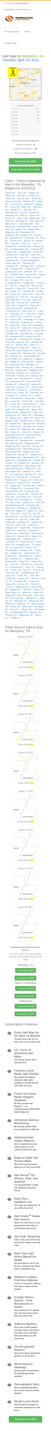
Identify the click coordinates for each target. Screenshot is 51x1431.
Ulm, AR (34, 578)
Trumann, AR (38, 570)
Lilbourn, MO (27, 401)
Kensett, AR (10, 393)
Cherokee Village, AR (29, 260)
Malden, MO (37, 410)
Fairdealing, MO (30, 308)
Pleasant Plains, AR (14, 491)
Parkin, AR (38, 480)
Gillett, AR (26, 328)
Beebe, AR (34, 213)
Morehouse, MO (32, 443)
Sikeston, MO (23, 536)
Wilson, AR (27, 607)
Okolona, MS (30, 474)
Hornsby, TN (27, 367)
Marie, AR (38, 412)
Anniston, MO (23, 198)
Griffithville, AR (25, 339)
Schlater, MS (36, 522)
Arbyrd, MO (36, 198)
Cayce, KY (24, 258)
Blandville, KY (11, 224)
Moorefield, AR (26, 440)
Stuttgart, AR (15, 553)
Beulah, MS (35, 218)
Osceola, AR (22, 477)
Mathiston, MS (12, 421)
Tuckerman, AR (12, 573)
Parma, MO (10, 483)
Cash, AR (24, 255)
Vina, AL (9, 587)
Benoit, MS (34, 215)
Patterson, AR (23, 483)
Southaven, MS (22, 545)
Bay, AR (23, 213)
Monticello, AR (11, 440)
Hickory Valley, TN (13, 359)
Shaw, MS (22, 531)
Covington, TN (16, 280)
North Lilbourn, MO (32, 466)
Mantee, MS (26, 412)
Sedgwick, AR (11, 528)
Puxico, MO (15, 502)
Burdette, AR (15, 241)
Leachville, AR (16, 398)
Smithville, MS (29, 539)
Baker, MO (26, 207)
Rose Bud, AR (11, 516)
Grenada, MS (11, 339)
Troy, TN (26, 570)
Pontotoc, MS (36, 494)
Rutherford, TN (12, 519)
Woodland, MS (35, 612)
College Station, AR (14, 272)
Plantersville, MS (31, 488)
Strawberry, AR (26, 550)
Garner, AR (14, 325)
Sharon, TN (10, 531)
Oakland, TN (28, 471)
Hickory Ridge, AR (31, 356)
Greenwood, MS (16, 336)
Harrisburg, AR (11, 348)
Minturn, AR (38, 432)
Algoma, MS (10, 193)
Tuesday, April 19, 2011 (20, 60)
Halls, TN (9, 345)
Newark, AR (38, 460)
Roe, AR (36, 514)
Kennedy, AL (22, 390)
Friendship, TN (30, 319)
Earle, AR (24, 297)
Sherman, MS (11, 533)
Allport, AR (10, 196)
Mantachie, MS (12, 412)
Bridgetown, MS (12, 235)
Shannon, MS (38, 528)
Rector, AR (10, 508)
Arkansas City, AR (13, 201)
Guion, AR (10, 342)
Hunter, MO (10, 376)
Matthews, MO (26, 421)
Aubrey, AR (28, 204)
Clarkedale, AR (12, 266)
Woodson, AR (11, 615)
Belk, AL (23, 215)
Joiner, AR (10, 387)
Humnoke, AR (22, 373)
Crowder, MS (28, 283)
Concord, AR (30, 274)
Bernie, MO (22, 218)
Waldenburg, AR (21, 587)
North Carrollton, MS (14, 466)
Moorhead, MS (16, 443)
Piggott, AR (15, 486)
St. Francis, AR (16, 547)
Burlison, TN (29, 241)
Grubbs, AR (39, 339)
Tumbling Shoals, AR (29, 573)
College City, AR (32, 269)
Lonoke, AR (15, 404)
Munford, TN (11, 455)
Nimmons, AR (37, 463)
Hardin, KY (34, 345)
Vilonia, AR (35, 584)
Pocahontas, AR (31, 491)
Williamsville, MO (36, 601)
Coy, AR (28, 280)
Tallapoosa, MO (31, 559)
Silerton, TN (36, 536)
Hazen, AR (10, 350)
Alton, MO (21, 196)
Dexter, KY (21, 288)
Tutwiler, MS (11, 578)
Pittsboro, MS (15, 488)
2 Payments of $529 (25, 978)
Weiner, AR (38, 592)
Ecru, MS (26, 300)
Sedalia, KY (33, 525)
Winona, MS (27, 609)
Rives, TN (26, 514)
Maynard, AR (29, 424)
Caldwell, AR (11, 246)
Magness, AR (23, 410)
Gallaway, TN (27, 322)
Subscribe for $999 (25, 161)
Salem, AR (34, 519)
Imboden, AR (23, 376)
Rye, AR (23, 519)
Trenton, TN (15, 570)
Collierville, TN (30, 272)
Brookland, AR (16, 238)
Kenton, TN (22, 393)
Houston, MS (20, 370)
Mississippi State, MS (15, 435)
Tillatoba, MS (26, 564)
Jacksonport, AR (17, 381)
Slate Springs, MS (13, 539)
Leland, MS (29, 398)
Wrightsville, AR (25, 615)
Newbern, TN (11, 463)
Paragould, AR (25, 480)
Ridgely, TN (21, 511)
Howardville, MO (35, 370)
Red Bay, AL (22, 508)
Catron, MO (35, 255)
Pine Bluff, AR (28, 486)
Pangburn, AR (11, 480)
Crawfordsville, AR (13, 283)
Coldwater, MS (16, 269)
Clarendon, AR (28, 263)
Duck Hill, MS (29, 291)
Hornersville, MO (12, 367)
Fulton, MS (14, 322)
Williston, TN (23, 604)
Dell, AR (13, 286)
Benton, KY (10, 218)
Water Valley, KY (12, 592)
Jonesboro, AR (23, 387)
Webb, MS (26, 592)
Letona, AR (14, 401)
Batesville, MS (12, 213)
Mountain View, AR (31, 452)
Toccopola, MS (16, 567)
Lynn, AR (26, 407)
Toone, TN (29, 567)
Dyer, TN (39, 294)
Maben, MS (10, 410)
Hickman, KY (15, 356)
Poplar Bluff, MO (23, 497)
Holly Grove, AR (16, 364)
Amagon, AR (33, 196)
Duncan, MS (28, 294)
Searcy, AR (20, 525)
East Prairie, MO (12, 300)
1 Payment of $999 (25, 970)
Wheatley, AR (31, 598)
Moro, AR (26, 446)
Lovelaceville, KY (30, 404)
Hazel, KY (36, 348)
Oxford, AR (35, 477)
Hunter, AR (35, 373)
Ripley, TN (32, 511)
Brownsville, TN (31, 238)
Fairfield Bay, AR (12, 311)
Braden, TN (20, 229)
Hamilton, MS (21, 345)
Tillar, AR (14, 564)
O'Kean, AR (30, 469)
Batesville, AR (29, 210)
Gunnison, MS (22, 342)
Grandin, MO (39, 331)
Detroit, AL (10, 288)
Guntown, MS (36, 342)
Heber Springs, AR (24, 350)
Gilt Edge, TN (11, 331)
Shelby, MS (33, 531)
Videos (27, 31)
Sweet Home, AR (25, 556)
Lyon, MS (36, 407)
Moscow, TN (37, 446)
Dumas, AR (15, 294)
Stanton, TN (31, 547)
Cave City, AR (11, 258)
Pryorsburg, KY (26, 500)
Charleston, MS (12, 260)
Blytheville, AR (24, 227)
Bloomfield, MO (26, 224)
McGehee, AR (29, 426)
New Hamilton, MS (30, 457)
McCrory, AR (15, 426)
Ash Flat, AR (15, 204)
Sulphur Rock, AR (31, 553)
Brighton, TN (26, 235)
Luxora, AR (14, 407)
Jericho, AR (23, 384)
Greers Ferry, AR (33, 336)
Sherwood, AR (37, 533)
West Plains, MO (25, 595)
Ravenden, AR (33, 505)
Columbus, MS (16, 274)
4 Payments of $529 (25, 1014)
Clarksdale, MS (26, 266)
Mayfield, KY (15, 424)
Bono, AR (9, 229)
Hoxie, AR (10, 373)
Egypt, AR (37, 300)
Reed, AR (9, 511)
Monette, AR (30, 438)
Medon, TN (14, 429)
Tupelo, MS (22, 576)
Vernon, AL (33, 581)
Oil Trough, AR (16, 474)
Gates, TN (26, 325)
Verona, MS (10, 584)
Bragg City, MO (12, 232)
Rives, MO (15, 514)
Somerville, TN (12, 542)
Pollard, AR (10, 494)
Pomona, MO (22, 494)
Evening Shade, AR (14, 308)
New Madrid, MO (24, 460)
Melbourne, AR (28, 429)
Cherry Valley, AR (13, 263)
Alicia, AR (22, 193)
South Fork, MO (27, 542)
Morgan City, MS (12, 446)
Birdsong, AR (21, 221)
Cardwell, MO (24, 252)
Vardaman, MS (20, 581)
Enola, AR (35, 303)
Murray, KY (23, 455)
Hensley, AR (15, 353)
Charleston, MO (37, 258)
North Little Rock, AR (14, 469)
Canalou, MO (11, 252)
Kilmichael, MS (36, 393)
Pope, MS (10, 497)
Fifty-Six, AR (15, 317)
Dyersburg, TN (11, 297)
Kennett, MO (35, 390)
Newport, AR (24, 463)
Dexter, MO (33, 288)
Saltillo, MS (10, 522)
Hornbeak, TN (32, 364)
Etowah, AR (22, 305)
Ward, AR (27, 590)
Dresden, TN (15, 291)
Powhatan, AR (11, 500)
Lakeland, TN (25, 395)
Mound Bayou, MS (13, 449)
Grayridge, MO (12, 334)
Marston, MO (15, 418)
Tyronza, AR (23, 578)
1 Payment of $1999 (25, 1006)
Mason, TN (39, 418)
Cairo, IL (36, 243)
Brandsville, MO (27, 232)
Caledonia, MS (25, 246)
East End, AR (36, 297)
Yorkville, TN (15, 618)
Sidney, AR (10, 536)
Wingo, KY (14, 609)
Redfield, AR (35, 508)
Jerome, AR (36, 384)
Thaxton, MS (11, 561)
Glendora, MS (25, 331)
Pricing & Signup (11, 31)
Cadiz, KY (26, 243)
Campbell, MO (37, 249)
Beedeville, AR (12, 215)
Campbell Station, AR (19, 249)
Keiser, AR (10, 390)
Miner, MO (27, 432)
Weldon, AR (10, 595)
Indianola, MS (36, 376)
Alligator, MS (34, 193)
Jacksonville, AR (33, 381)
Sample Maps (10, 43)
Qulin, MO (40, 502)
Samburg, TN (23, 522)
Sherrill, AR (24, 533)
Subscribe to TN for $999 (25, 169)
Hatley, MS (24, 348)
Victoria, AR (23, 584)
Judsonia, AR (36, 387)
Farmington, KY (16, 314)
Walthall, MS (15, 590)
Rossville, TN (25, 516)
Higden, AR (28, 359)
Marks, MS (26, 415)
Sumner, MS (11, 556)
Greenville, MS (26, 334)
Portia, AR (37, 497)
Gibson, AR (15, 328)
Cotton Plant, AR (23, 277)
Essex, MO (10, 305)
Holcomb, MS (28, 362)
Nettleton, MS (36, 455)
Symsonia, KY (16, 559)
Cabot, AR (14, 243)
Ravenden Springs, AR (15, 505)
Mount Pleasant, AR (32, 449)
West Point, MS (16, 598)
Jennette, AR (11, 384)
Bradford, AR (33, 229)
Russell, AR (38, 516)
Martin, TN (28, 418)
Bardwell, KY (15, 210)
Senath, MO (25, 528)
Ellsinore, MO (22, 303)
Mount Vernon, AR (13, 452)
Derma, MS (24, 286)
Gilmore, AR (38, 328)
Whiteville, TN (20, 601)
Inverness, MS (12, 379)
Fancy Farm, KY (29, 311)
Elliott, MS (10, 303)
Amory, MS (10, 198)
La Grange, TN (12, 395)
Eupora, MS (35, 305)
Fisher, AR (27, 317)
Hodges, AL (15, 362)
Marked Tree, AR (12, 415)
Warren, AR (38, 590)
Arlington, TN (28, 201)
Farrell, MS (30, 314)
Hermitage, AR (29, 353)
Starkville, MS (11, 550)
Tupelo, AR (10, 576)
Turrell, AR (34, 576)
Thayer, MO (23, 561)
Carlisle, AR (37, 252)
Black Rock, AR (36, 221)
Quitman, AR (28, 502)
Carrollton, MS (11, 255)
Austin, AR (14, 207)
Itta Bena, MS (26, 379)
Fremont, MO (15, 319)
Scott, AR (9, 525)
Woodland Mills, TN (18, 612)
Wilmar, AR (15, 607)
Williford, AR (11, 604)
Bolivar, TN (37, 227)
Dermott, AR (37, 286)
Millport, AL (15, 432)
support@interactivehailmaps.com (17, 10)
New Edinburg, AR (13, 457)
